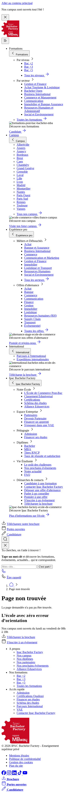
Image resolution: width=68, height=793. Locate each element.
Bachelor (29, 445)
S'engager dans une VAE (39, 425)
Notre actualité (33, 471)
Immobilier (30, 264)
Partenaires (30, 415)
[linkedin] (14, 774)
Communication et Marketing (41, 257)
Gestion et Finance (35, 84)
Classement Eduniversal (38, 396)
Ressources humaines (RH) (40, 315)
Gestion (28, 305)
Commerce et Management (40, 97)
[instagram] (9, 774)
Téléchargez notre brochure (23, 524)
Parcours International (30, 706)
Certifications (32, 399)
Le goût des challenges (37, 464)
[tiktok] (20, 774)
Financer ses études (35, 437)
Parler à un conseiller (36, 493)
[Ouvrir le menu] (5, 41)
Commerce (30, 254)
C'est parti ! (45, 566)
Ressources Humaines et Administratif (38, 109)
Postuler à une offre (35, 497)
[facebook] (4, 774)
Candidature (14, 534)
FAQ (27, 474)
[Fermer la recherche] (5, 545)
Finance (29, 302)
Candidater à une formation (40, 483)
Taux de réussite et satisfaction (42, 456)
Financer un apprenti (36, 421)
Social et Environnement (38, 114)
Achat (27, 244)
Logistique (30, 312)
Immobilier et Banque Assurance (43, 104)
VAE (20, 709)
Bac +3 (28, 66)
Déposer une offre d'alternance (42, 490)
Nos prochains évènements (40, 468)
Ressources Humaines (37, 271)
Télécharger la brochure (38, 503)
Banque (28, 292)
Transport (30, 322)
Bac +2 (28, 63)
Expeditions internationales (33, 359)
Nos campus (24, 655)
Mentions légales (19, 755)
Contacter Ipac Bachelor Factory (43, 486)
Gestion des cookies (21, 762)
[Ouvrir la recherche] (5, 539)
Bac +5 (28, 70)
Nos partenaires (26, 662)
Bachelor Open (33, 90)
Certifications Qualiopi (30, 696)
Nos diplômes (25, 658)
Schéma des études (35, 403)
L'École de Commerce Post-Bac (43, 393)
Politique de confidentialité (25, 759)
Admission (30, 433)
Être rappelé (14, 577)
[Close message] (5, 17)
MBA (27, 449)
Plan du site (16, 765)
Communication (33, 100)
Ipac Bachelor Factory (30, 652)
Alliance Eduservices (36, 406)
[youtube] (25, 774)
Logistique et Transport (38, 268)
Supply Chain (32, 319)
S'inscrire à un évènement (39, 500)
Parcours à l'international (31, 356)
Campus (14, 135)
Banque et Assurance (36, 247)
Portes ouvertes (16, 529)
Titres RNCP (32, 452)
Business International (37, 94)
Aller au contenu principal (17, 3)
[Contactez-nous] (4, 572)
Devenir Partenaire (35, 418)
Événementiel (32, 325)
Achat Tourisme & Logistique (42, 87)
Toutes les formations (29, 686)
